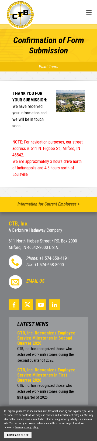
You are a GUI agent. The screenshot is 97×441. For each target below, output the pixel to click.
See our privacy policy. (27, 427)
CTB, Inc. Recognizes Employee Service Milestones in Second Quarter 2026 (46, 338)
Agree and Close (18, 435)
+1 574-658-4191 (54, 258)
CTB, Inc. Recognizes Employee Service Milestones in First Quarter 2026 (46, 375)
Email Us (35, 281)
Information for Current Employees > (48, 204)
